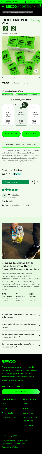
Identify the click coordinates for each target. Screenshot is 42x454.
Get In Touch (20, 392)
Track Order (28, 425)
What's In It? (20, 144)
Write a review (10, 182)
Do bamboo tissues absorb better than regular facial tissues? (18, 335)
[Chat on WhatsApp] (19, 6)
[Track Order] (24, 6)
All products (7, 413)
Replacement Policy (10, 447)
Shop (4, 408)
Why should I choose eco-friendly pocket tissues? (19, 325)
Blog (25, 404)
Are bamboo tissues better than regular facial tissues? (19, 315)
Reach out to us (9, 417)
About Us (27, 408)
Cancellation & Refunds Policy (14, 444)
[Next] (39, 78)
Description (10, 144)
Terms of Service (8, 440)
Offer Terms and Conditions (30, 419)
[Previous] (3, 78)
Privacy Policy (23, 440)
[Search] (29, 6)
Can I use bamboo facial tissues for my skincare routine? (18, 345)
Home (5, 404)
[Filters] (32, 182)
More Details (31, 144)
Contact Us (28, 413)
